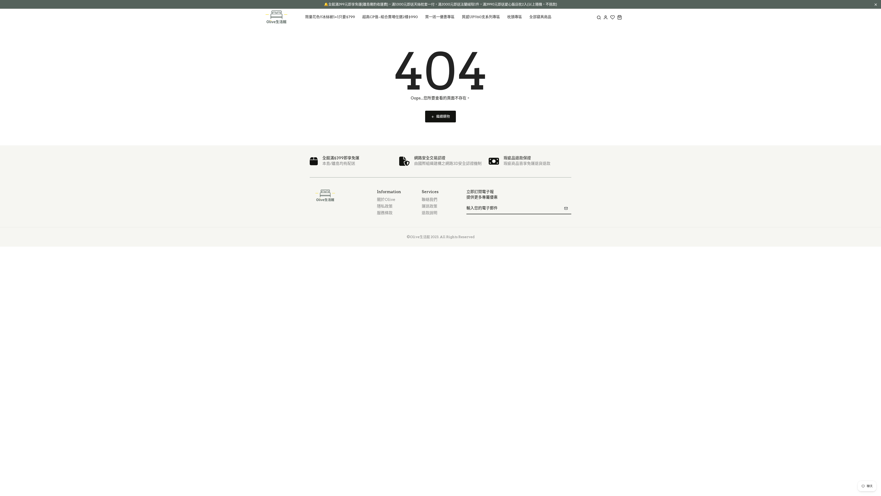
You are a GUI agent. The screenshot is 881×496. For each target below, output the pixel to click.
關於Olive (386, 199)
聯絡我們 (429, 199)
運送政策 (429, 206)
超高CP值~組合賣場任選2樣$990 (390, 17)
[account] (605, 17)
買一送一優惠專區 (439, 17)
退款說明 (429, 213)
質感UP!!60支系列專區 (481, 17)
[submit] (566, 208)
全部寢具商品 (540, 17)
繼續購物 (443, 116)
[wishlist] (612, 17)
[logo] (276, 17)
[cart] (619, 17)
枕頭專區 (514, 17)
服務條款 (385, 213)
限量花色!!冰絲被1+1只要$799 (330, 17)
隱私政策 (385, 206)
